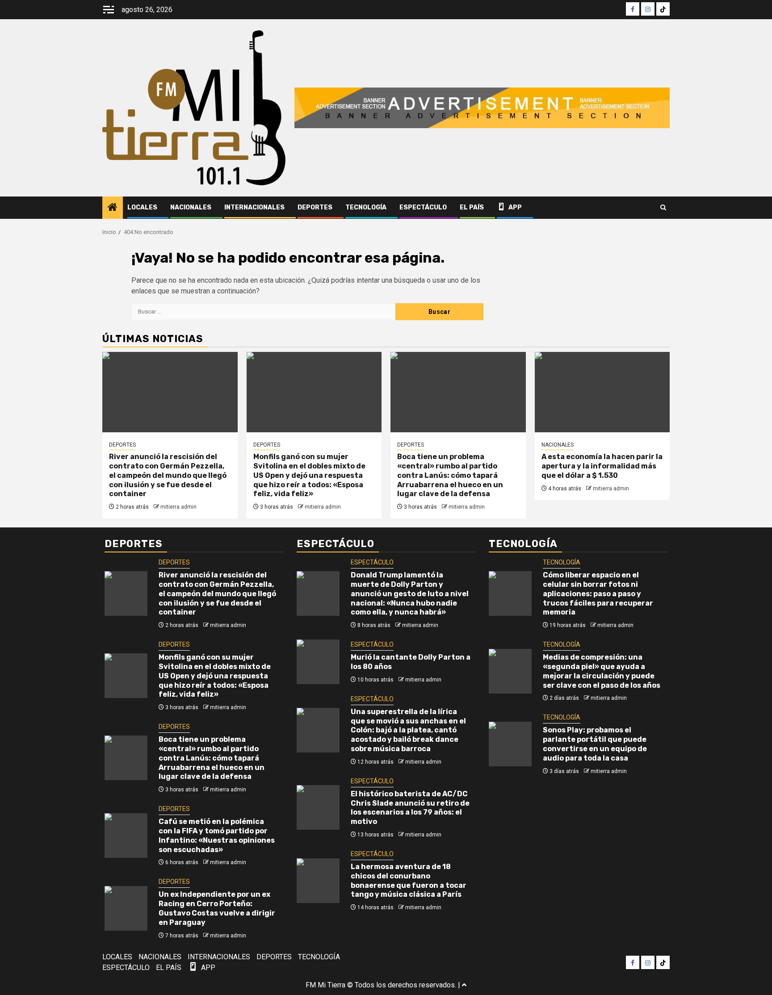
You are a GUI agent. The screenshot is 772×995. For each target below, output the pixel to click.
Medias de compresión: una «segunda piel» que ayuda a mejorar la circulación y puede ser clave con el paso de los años (601, 671)
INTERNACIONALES (254, 207)
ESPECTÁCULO (423, 207)
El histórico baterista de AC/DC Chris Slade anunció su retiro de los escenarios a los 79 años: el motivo (410, 808)
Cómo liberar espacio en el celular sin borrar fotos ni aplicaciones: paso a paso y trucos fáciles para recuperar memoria (598, 593)
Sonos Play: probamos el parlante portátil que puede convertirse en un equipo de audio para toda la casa (595, 744)
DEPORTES (315, 207)
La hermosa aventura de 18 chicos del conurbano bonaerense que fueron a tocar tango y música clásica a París (408, 880)
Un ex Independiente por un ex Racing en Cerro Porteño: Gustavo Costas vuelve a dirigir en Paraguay (217, 908)
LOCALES (142, 207)
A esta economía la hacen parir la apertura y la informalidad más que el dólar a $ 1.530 (602, 466)
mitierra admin (178, 507)
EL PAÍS (472, 207)
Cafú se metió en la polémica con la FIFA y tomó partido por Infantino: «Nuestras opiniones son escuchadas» (217, 835)
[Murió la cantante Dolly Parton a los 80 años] (318, 662)
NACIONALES (190, 207)
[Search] (663, 207)
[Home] (112, 208)
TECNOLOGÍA (365, 207)
